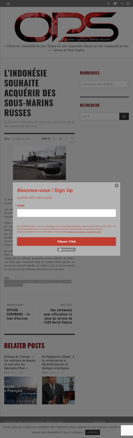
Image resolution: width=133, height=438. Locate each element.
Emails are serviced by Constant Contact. (84, 231)
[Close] (116, 185)
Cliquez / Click (66, 241)
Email (20, 205)
